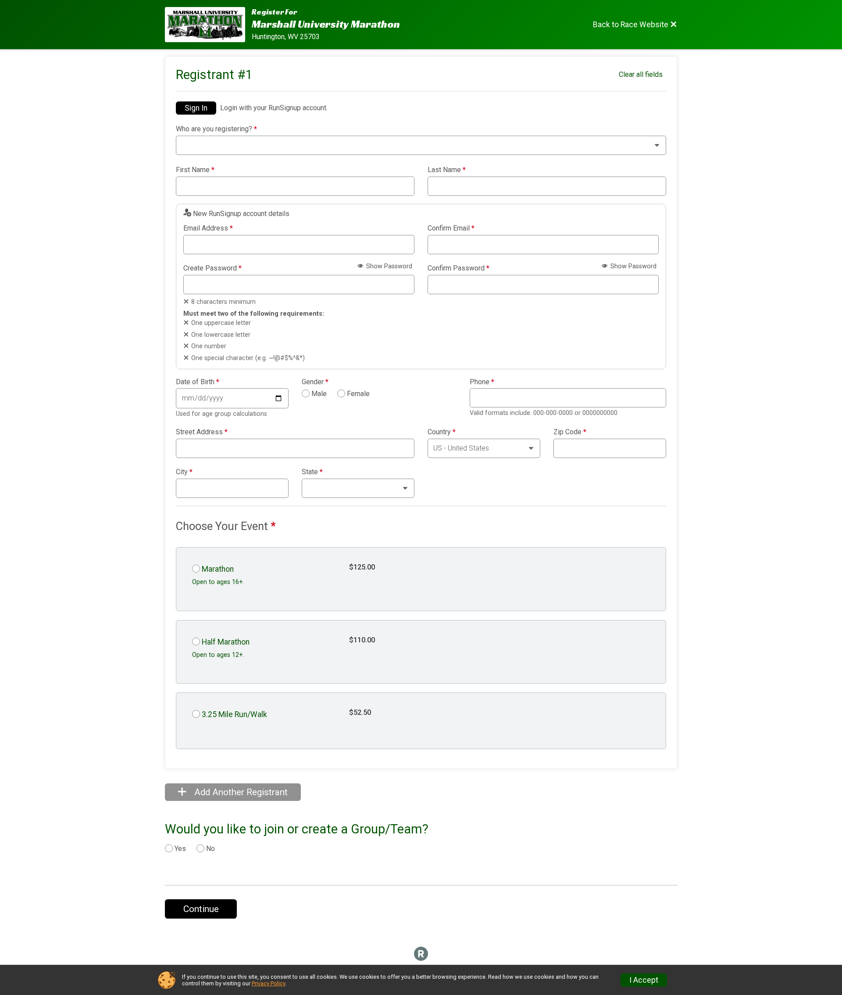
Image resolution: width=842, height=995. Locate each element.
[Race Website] (208, 24)
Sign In (196, 108)
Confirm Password (458, 268)
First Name (195, 170)
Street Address (202, 432)
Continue (201, 909)
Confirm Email (451, 228)
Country (442, 432)
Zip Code (569, 432)
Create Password (212, 268)
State (312, 472)
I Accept (643, 980)
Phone (482, 382)
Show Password (388, 266)
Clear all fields (641, 74)
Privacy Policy (268, 983)
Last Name (447, 170)
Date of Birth (197, 382)
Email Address (208, 228)
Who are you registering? (216, 129)
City (184, 472)
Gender (315, 382)
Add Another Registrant (240, 792)
